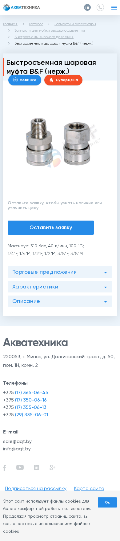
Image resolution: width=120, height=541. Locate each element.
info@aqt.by (17, 449)
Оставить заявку (51, 227)
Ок (107, 502)
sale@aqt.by (17, 441)
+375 (25, 392)
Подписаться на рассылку (35, 488)
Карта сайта (89, 488)
